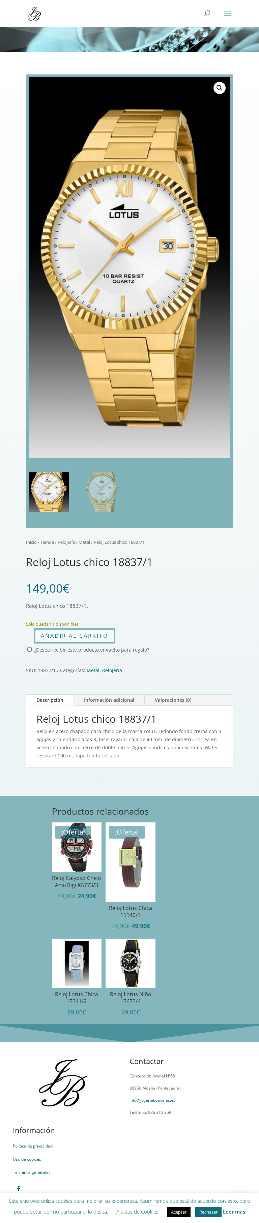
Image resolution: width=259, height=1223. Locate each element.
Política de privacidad (33, 1146)
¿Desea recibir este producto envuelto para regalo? (91, 650)
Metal (84, 542)
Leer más (234, 1211)
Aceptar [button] (178, 1212)
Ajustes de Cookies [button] (137, 1211)
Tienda (47, 542)
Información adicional (109, 700)
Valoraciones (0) (173, 700)
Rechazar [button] (208, 1212)
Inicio (31, 542)
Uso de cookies (27, 1159)
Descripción (49, 700)
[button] (219, 88)
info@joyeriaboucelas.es (152, 1100)
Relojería (66, 542)
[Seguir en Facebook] (18, 1188)
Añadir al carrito (74, 635)
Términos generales (32, 1172)
